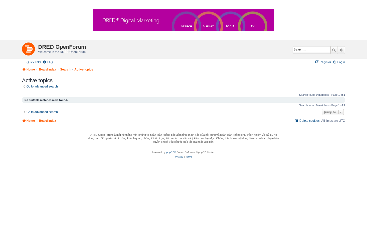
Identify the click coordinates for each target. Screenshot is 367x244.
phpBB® (171, 152)
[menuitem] (47, 62)
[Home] (30, 48)
